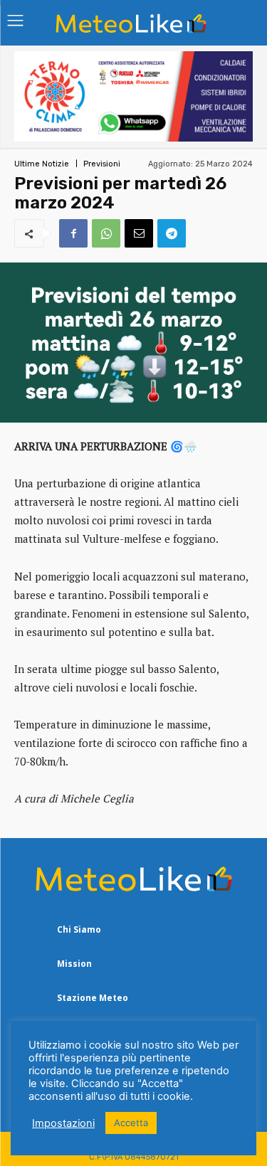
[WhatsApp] (106, 233)
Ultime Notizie (41, 164)
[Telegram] (171, 233)
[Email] (139, 233)
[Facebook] (73, 233)
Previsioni (101, 164)
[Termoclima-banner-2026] (133, 137)
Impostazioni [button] (63, 1123)
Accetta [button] (131, 1122)
